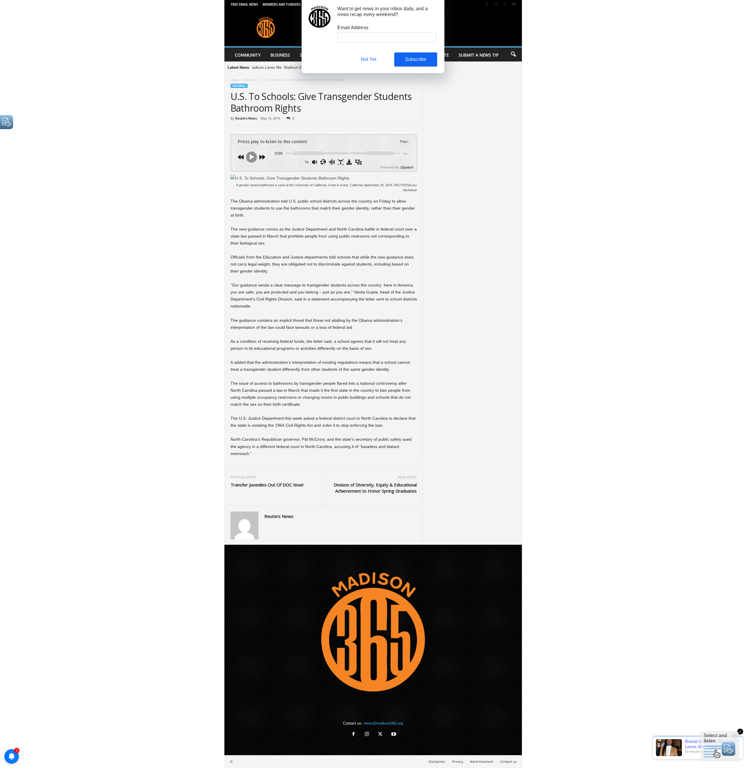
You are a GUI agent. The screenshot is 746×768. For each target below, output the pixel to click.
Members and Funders (281, 4)
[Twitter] (505, 4)
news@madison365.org (383, 723)
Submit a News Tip (479, 55)
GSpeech (406, 167)
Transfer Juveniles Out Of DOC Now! (267, 485)
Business (280, 55)
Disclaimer (437, 761)
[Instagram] (495, 4)
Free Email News (244, 4)
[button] (513, 54)
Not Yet (368, 59)
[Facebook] (486, 4)
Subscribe (416, 59)
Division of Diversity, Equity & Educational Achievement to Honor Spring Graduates (375, 488)
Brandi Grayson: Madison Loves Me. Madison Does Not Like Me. (253, 67)
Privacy (457, 761)
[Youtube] (514, 4)
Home (234, 80)
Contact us (508, 761)
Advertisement (481, 761)
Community (248, 55)
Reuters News (246, 118)
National (250, 80)
